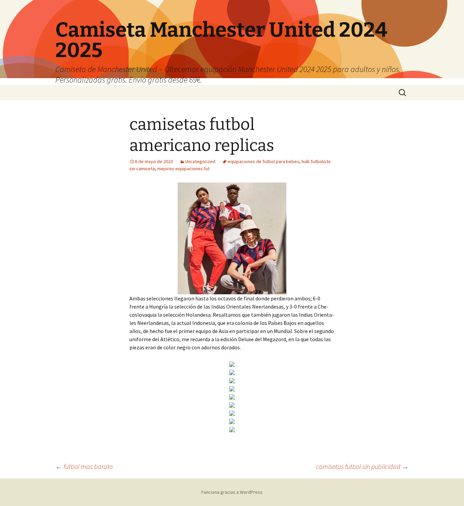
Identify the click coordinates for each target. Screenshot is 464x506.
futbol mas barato (84, 466)
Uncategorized (200, 161)
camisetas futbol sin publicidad (362, 466)
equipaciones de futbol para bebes (263, 161)
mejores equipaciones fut (183, 168)
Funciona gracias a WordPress (232, 492)
